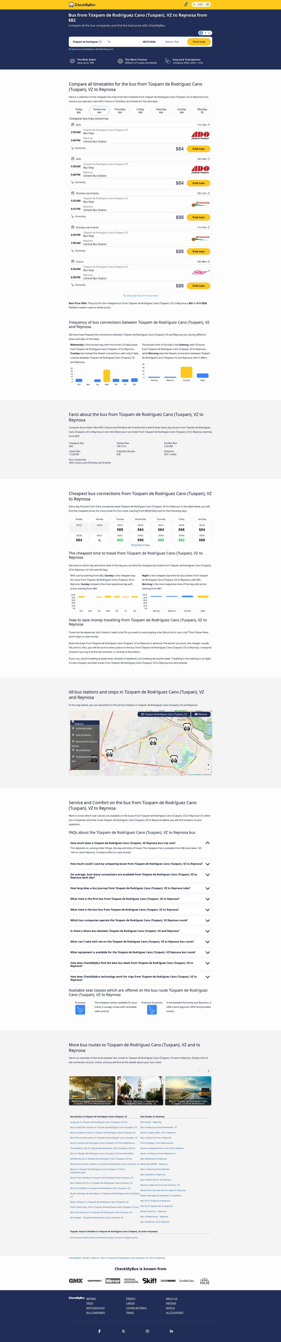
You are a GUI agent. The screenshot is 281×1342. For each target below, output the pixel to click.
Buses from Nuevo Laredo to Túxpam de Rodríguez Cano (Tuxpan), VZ (105, 1164)
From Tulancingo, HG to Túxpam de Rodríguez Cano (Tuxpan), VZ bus (104, 1207)
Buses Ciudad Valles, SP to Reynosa (158, 1132)
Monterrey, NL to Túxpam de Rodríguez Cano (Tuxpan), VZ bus (101, 1158)
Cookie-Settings (136, 1308)
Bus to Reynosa (157, 1257)
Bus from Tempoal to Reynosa (155, 1200)
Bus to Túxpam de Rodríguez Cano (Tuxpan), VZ (124, 1257)
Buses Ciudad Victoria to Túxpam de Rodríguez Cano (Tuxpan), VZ (102, 1132)
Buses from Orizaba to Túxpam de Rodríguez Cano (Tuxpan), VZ (101, 1177)
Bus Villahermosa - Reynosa (154, 1216)
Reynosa (202, 714)
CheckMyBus (75, 1257)
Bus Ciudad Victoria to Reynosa (156, 1137)
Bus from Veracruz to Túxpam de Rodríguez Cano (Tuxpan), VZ (101, 1212)
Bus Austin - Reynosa (150, 1122)
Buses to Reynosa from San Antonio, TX (160, 1185)
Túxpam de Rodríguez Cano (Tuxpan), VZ (165, 714)
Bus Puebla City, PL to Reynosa (155, 1179)
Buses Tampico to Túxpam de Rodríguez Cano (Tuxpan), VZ (99, 1202)
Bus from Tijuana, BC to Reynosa (156, 1206)
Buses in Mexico (91, 1257)
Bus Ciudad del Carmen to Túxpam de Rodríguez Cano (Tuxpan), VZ (103, 1127)
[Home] (82, 4)
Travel (130, 1312)
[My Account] (185, 4)
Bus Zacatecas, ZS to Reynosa (154, 1221)
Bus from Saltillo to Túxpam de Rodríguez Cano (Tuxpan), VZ (100, 1188)
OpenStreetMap (195, 774)
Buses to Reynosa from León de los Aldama (162, 1148)
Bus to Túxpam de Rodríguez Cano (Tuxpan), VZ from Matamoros (102, 1143)
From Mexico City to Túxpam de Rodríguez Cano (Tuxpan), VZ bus (102, 1148)
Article (170, 1308)
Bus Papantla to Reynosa (152, 1174)
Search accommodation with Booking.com (92, 49)
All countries (174, 1312)
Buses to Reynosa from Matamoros (157, 1153)
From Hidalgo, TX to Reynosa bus (156, 1143)
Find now (198, 149)
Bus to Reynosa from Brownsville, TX (158, 1127)
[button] (187, 727)
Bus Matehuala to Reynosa (153, 1158)
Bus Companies (95, 1312)
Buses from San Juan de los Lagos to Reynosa (163, 1190)
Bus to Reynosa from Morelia (154, 1169)
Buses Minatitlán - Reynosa (153, 1164)
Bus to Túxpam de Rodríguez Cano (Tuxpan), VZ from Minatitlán (101, 1153)
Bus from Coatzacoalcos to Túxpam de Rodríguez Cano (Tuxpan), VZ (104, 1137)
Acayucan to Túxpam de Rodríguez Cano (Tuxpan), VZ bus (98, 1122)
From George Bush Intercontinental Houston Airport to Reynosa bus (104, 1237)
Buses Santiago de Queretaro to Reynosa (160, 1195)
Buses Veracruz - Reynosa (153, 1211)
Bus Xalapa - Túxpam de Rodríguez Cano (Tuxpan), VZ (96, 1217)
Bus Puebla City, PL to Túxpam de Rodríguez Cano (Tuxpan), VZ (101, 1183)
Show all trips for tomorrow (142, 295)
